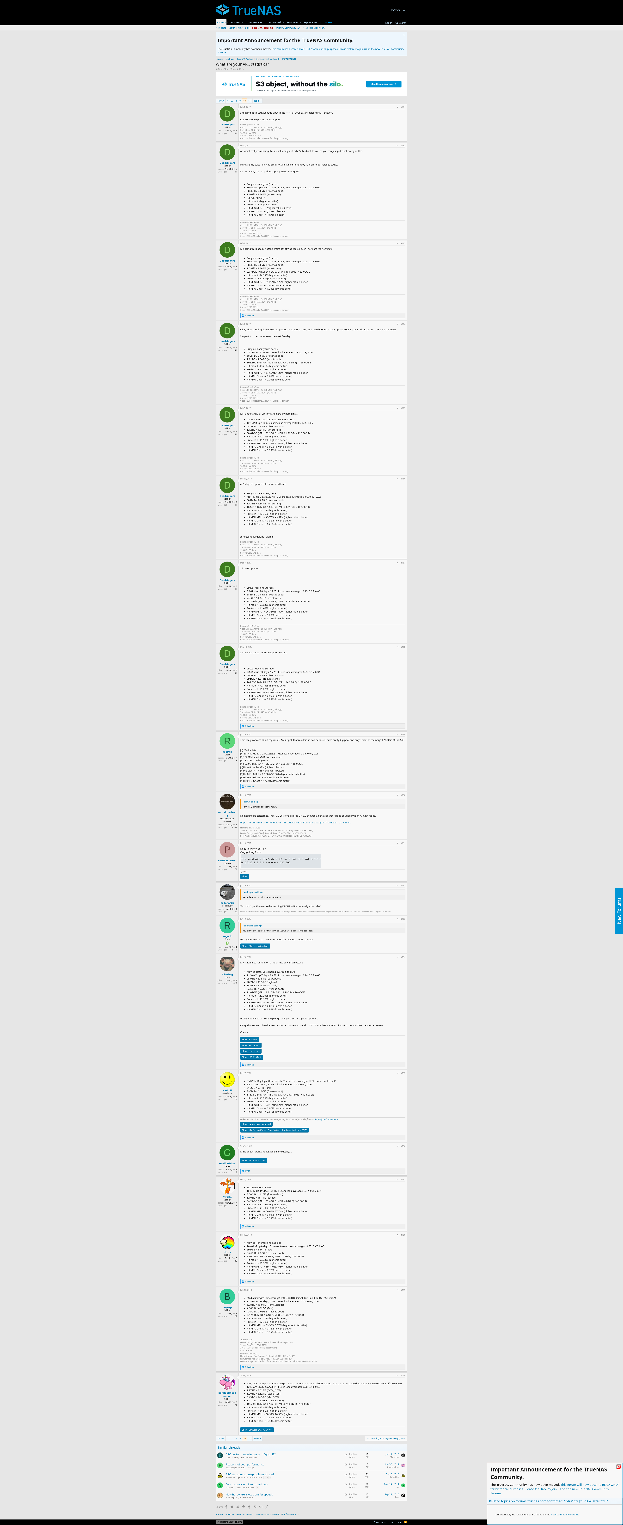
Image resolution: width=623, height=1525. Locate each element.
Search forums (236, 27)
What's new (233, 22)
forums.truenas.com (531, 1501)
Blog (247, 27)
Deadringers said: (251, 892)
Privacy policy (380, 1521)
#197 (403, 1179)
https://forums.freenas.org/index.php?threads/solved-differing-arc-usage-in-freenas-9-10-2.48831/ (295, 822)
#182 (403, 145)
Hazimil (227, 1090)
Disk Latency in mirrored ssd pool (247, 1484)
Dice (397, 1497)
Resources (292, 22)
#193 (403, 919)
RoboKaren (227, 902)
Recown (227, 751)
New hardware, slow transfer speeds (249, 1494)
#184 (403, 324)
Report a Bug (311, 22)
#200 (403, 1375)
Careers (328, 22)
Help (391, 1521)
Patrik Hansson (227, 860)
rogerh (227, 936)
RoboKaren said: (250, 925)
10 (244, 100)
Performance (251, 1457)
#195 (403, 1073)
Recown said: (249, 801)
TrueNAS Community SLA (288, 27)
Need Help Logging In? (314, 27)
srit (227, 1487)
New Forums (619, 911)
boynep (227, 1307)
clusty (227, 1252)
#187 (403, 562)
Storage (250, 1467)
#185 (403, 408)
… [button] (232, 100)
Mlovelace (394, 1457)
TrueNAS (395, 9)
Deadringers (227, 124)
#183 (403, 243)
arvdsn (229, 1497)
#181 (403, 107)
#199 (403, 1290)
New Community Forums (565, 1514)
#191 (403, 843)
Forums (221, 22)
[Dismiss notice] (404, 35)
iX (404, 9)
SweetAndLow (393, 1467)
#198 (403, 1234)
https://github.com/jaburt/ (326, 1119)
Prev (221, 100)
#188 (403, 647)
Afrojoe (227, 1196)
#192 (403, 885)
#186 (403, 478)
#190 (403, 795)
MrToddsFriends (227, 814)
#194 (403, 957)
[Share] (398, 107)
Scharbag (227, 974)
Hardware (249, 1497)
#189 (403, 734)
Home (399, 1521)
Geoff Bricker (227, 1163)
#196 (403, 1146)
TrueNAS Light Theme (230, 1521)
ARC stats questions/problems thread (250, 1474)
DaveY (229, 1457)
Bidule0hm (223, 69)
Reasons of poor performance (245, 1464)
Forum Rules (262, 28)
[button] (242, 22)
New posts (221, 27)
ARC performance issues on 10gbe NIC (251, 1454)
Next (256, 100)
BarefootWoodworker (227, 1394)
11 (249, 100)
